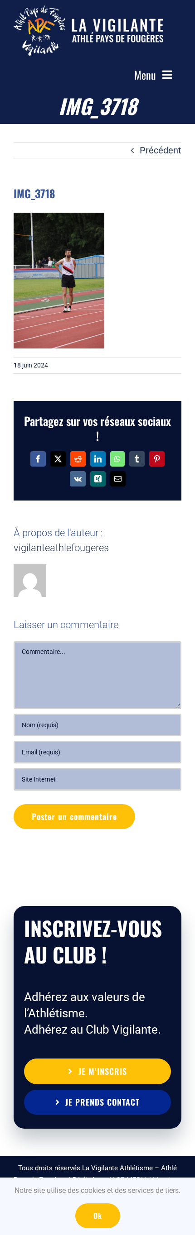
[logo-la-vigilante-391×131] (88, 10)
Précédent (160, 150)
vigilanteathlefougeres (61, 547)
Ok (97, 1215)
